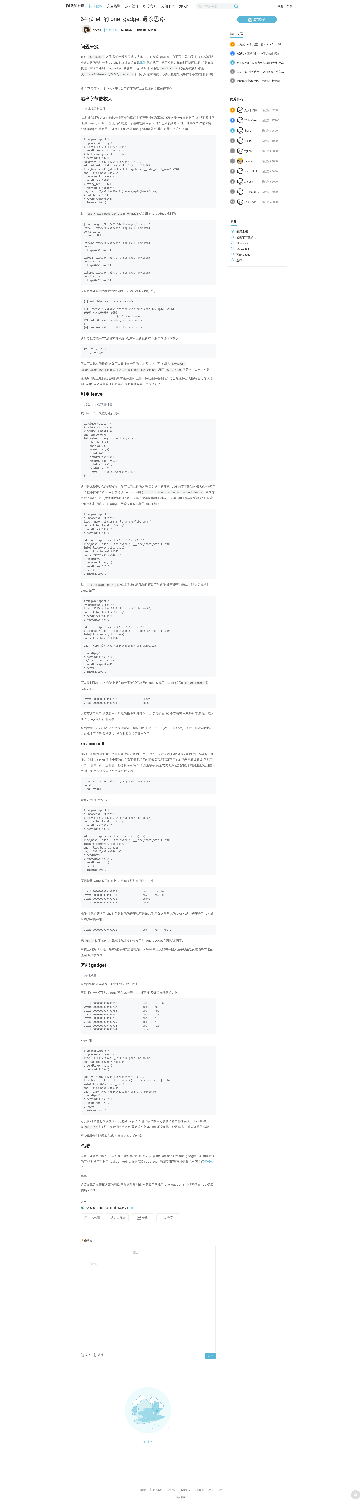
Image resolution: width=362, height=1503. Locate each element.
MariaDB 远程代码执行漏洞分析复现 (258, 80)
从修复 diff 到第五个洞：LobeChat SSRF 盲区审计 (266, 44)
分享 (169, 1217)
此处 (143, 62)
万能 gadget (243, 254)
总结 (239, 260)
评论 (210, 1356)
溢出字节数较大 (246, 237)
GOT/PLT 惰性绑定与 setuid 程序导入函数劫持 (264, 71)
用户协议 (144, 1489)
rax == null (242, 249)
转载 (144, 1217)
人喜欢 (119, 1217)
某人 (88, 1355)
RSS (220, 1489)
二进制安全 (111, 30)
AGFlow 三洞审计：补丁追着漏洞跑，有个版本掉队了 (268, 53)
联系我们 (157, 1489)
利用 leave (242, 243)
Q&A (210, 1489)
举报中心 (171, 1489)
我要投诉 (185, 1489)
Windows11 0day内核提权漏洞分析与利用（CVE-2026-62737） (274, 62)
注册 (280, 6)
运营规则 (199, 1489)
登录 (289, 6)
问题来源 (242, 232)
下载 (131, 1207)
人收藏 (94, 1217)
